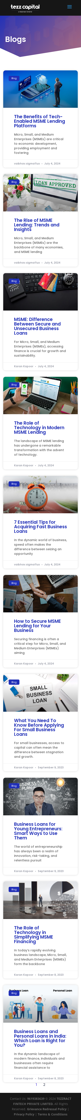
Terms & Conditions (52, 1114)
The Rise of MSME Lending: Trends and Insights (36, 225)
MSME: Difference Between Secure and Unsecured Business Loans (37, 326)
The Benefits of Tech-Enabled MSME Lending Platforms (39, 121)
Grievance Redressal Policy (47, 1109)
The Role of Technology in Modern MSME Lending (39, 427)
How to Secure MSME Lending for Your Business (37, 625)
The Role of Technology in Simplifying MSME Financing (33, 935)
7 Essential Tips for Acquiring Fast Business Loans (40, 526)
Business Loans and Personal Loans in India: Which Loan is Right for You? (40, 1038)
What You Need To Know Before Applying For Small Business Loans (39, 727)
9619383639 (35, 1099)
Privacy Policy (24, 1114)
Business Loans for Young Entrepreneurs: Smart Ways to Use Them (38, 831)
